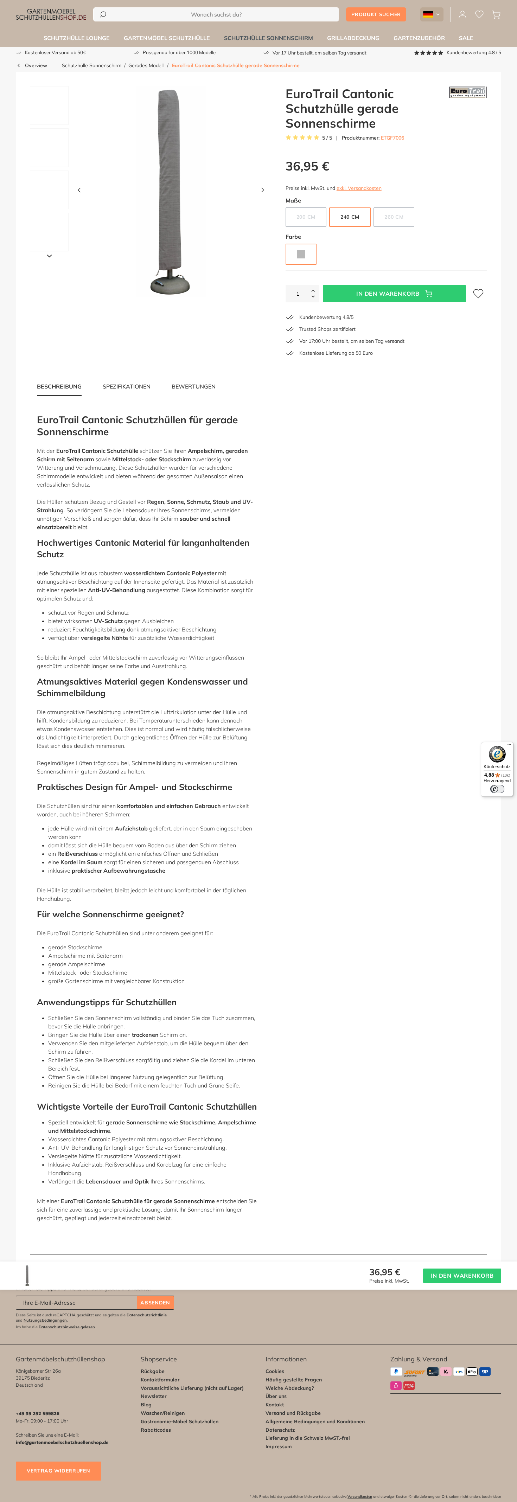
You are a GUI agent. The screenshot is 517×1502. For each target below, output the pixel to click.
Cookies (275, 1371)
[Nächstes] (262, 191)
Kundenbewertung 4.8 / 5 (474, 52)
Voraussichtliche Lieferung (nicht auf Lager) (192, 1388)
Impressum (279, 1446)
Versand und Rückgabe (293, 1413)
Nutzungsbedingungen (45, 1320)
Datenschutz (280, 1430)
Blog (146, 1404)
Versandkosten (359, 1496)
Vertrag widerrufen (58, 1471)
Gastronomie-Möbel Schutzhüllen (179, 1421)
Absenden (155, 1302)
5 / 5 (327, 138)
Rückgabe (153, 1371)
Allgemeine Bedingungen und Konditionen (315, 1421)
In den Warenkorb (388, 293)
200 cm (311, 218)
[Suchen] (103, 14)
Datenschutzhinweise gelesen (67, 1326)
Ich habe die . (56, 1326)
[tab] (127, 386)
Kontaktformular (160, 1379)
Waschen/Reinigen (163, 1413)
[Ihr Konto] (462, 14)
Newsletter (154, 1396)
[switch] (497, 789)
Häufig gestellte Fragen (294, 1379)
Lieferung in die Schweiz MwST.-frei (308, 1438)
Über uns (276, 1396)
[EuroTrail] (467, 108)
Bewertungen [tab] (194, 386)
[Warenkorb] (496, 14)
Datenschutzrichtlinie (147, 1314)
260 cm (399, 218)
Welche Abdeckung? (290, 1388)
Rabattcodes (156, 1430)
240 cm (349, 217)
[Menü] (509, 746)
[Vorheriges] (79, 191)
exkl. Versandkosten (359, 188)
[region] (144, 191)
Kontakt (275, 1404)
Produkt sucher (376, 14)
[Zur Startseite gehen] (51, 14)
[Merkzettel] (479, 14)
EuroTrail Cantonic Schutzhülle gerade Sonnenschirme (236, 65)
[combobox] (216, 14)
